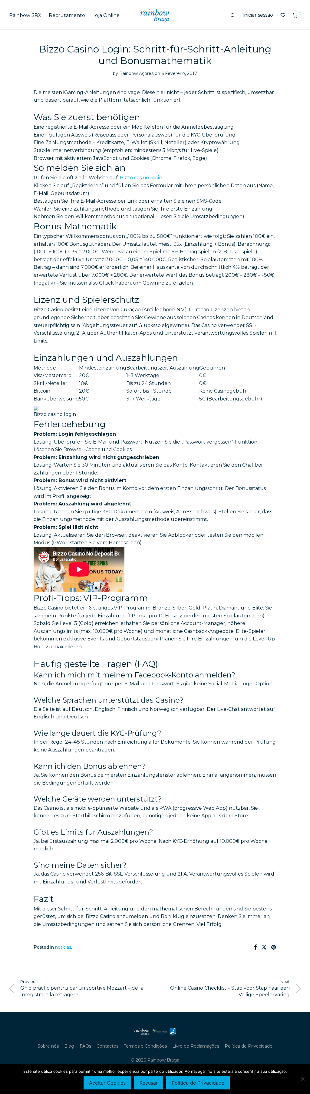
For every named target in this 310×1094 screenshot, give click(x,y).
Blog (69, 1046)
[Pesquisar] (233, 15)
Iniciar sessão (257, 15)
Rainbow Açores (136, 73)
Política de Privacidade (248, 1046)
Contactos (107, 1046)
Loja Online (106, 15)
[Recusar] (302, 1079)
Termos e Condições (145, 1046)
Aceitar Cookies (107, 1083)
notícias (63, 947)
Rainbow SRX (25, 15)
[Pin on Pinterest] (274, 947)
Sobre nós (48, 1046)
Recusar (149, 1083)
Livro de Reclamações (195, 1046)
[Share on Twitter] (264, 947)
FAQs (85, 1046)
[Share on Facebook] (255, 947)
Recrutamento (67, 15)
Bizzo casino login (141, 178)
